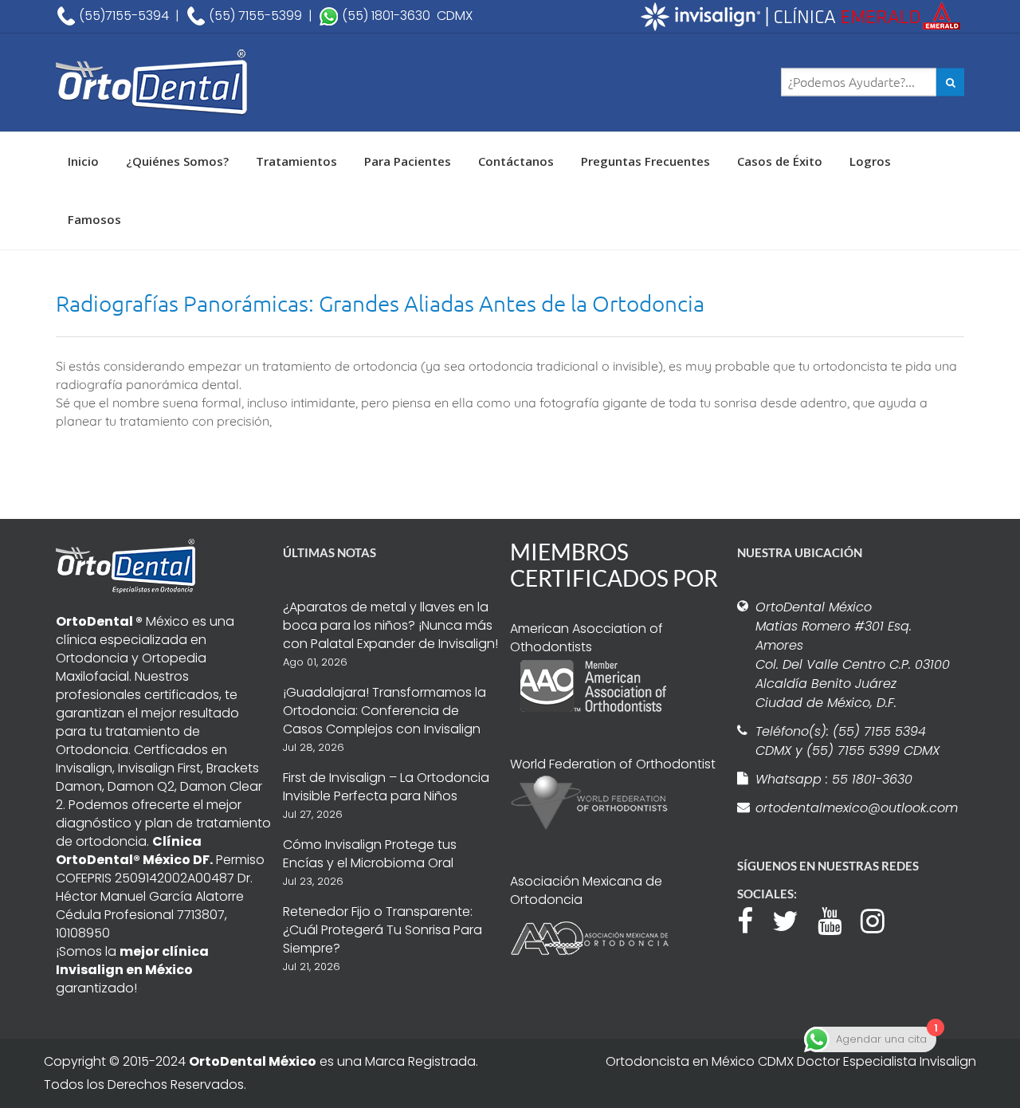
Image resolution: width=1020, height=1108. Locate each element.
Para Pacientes (407, 161)
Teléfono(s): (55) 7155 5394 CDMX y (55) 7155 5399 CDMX (847, 741)
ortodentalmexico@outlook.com (854, 808)
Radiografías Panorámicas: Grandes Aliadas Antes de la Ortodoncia (380, 303)
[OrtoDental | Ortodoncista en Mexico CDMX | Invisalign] (207, 82)
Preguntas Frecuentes (645, 161)
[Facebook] (753, 919)
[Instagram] (880, 919)
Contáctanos (516, 161)
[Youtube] (837, 919)
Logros (870, 161)
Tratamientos (296, 161)
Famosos (94, 219)
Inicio (83, 161)
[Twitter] (793, 919)
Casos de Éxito (779, 161)
